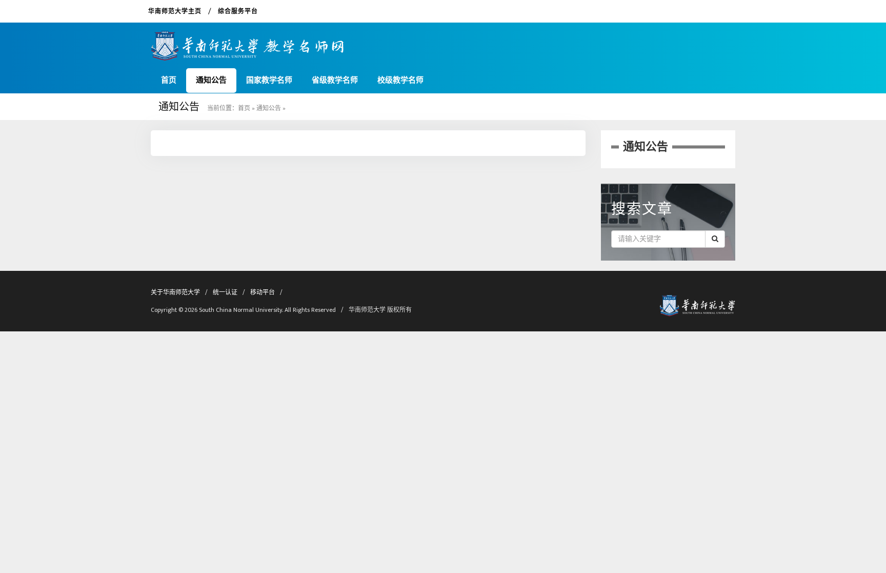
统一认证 (225, 292)
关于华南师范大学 (175, 292)
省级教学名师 (335, 80)
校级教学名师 (400, 80)
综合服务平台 (238, 11)
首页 (168, 80)
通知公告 (211, 80)
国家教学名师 (269, 80)
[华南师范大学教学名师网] (247, 42)
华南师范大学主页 (175, 11)
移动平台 (262, 292)
